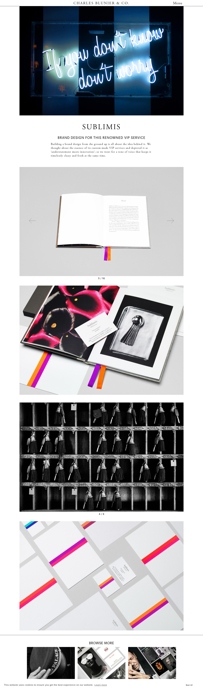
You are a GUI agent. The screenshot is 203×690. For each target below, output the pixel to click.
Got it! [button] (189, 685)
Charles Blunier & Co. (101, 3)
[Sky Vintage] (102, 663)
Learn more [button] (100, 685)
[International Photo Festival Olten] (152, 663)
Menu (177, 3)
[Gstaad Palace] (51, 663)
